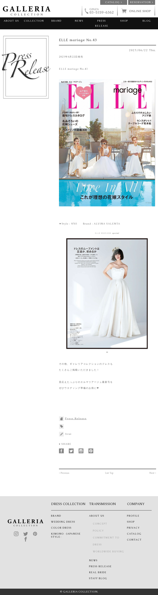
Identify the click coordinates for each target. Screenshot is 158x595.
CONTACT (134, 539)
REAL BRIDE (98, 572)
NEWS (79, 20)
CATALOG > (113, 2)
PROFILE (133, 515)
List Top (109, 473)
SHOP (124, 20)
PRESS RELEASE (101, 23)
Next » (152, 473)
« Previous (64, 473)
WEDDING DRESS (63, 521)
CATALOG (134, 533)
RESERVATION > (141, 2)
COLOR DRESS (61, 527)
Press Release (76, 418)
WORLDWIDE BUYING (108, 551)
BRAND (56, 20)
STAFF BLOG (98, 578)
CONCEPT (100, 523)
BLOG (147, 20)
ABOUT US (11, 20)
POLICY (98, 530)
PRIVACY (133, 527)
